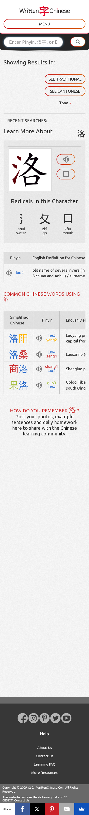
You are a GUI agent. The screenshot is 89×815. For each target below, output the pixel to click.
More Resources (44, 773)
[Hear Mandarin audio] (65, 159)
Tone (64, 103)
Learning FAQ (45, 764)
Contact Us (44, 756)
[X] (37, 809)
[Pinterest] (52, 809)
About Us (44, 748)
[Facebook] (22, 809)
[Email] (66, 809)
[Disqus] (44, 515)
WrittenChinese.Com (50, 787)
